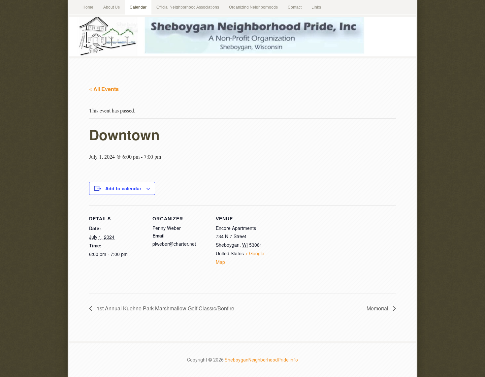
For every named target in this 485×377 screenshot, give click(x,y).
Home (87, 7)
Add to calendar (123, 188)
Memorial (378, 308)
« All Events (104, 89)
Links (316, 7)
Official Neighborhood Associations (187, 7)
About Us (111, 7)
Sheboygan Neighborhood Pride (242, 36)
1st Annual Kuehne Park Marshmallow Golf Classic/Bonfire (164, 308)
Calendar (138, 7)
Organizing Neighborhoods (253, 7)
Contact (295, 7)
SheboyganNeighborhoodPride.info (261, 359)
